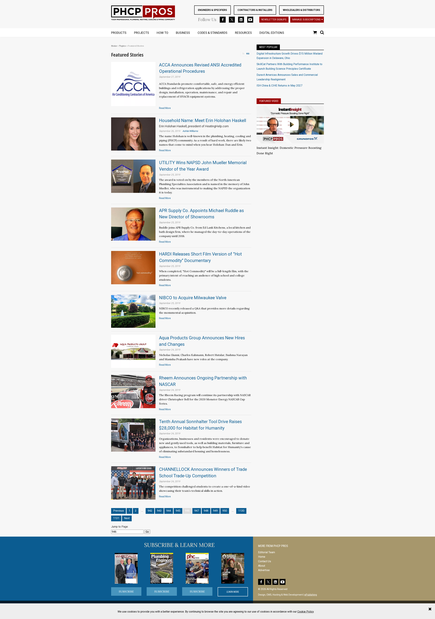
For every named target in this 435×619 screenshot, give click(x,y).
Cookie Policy (305, 611)
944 (168, 510)
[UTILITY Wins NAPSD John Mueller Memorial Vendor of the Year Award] (133, 176)
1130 (241, 510)
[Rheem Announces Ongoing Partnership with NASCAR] (133, 391)
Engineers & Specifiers (212, 10)
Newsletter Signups (273, 19)
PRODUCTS (118, 32)
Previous (118, 510)
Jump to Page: (119, 526)
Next (127, 518)
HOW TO (162, 32)
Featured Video (268, 101)
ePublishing (310, 594)
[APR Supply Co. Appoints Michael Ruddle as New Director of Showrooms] (133, 223)
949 (215, 510)
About (261, 565)
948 (206, 510)
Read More (165, 108)
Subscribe (126, 591)
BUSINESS (183, 32)
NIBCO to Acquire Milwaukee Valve (192, 297)
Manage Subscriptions (306, 19)
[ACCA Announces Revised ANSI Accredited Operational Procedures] (133, 83)
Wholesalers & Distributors (301, 10)
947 (196, 510)
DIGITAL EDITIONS (271, 32)
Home (114, 46)
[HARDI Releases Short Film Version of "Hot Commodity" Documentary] (133, 267)
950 (224, 510)
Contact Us (264, 561)
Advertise (264, 570)
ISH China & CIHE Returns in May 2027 (279, 85)
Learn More (233, 591)
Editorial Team (266, 552)
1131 (116, 518)
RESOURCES (243, 32)
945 (178, 510)
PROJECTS (141, 32)
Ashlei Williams (190, 131)
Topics (122, 46)
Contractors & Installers (255, 10)
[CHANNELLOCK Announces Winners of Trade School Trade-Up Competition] (133, 482)
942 (150, 510)
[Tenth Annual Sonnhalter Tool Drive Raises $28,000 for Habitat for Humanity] (133, 435)
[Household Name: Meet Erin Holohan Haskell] (133, 133)
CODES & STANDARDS (212, 32)
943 (159, 510)
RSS (247, 53)
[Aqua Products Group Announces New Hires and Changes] (133, 351)
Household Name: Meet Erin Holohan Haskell (202, 120)
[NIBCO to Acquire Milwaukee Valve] (133, 311)
